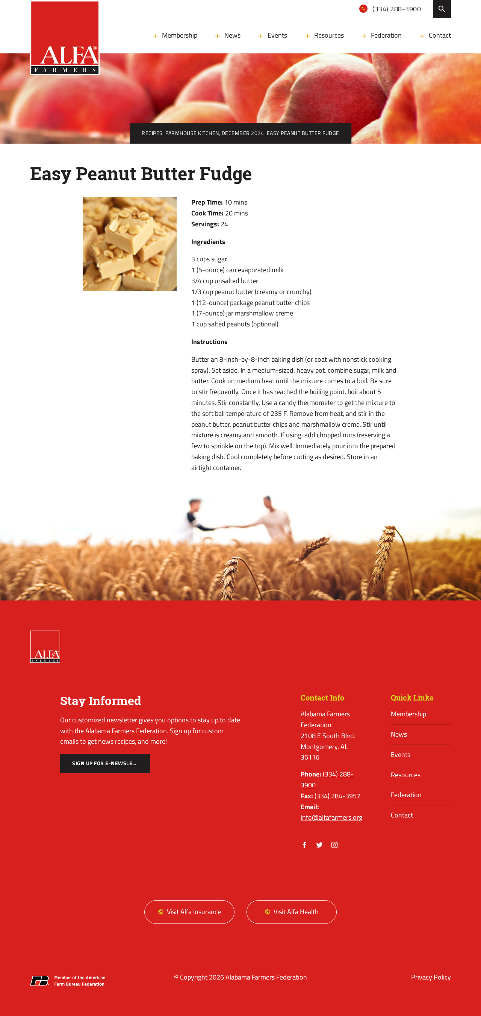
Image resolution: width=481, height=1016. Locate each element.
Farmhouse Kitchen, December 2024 (214, 133)
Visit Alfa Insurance (194, 912)
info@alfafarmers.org (331, 817)
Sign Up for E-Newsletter (108, 763)
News (232, 35)
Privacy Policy (431, 977)
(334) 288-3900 (396, 9)
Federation (386, 35)
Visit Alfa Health (296, 912)
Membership (179, 35)
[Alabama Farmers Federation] (45, 647)
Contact (440, 35)
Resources (329, 35)
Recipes (152, 133)
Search (442, 9)
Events (277, 35)
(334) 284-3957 (337, 796)
